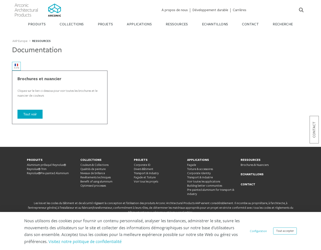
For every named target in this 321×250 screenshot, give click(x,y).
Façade (191, 165)
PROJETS (141, 160)
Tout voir (30, 114)
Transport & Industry (146, 173)
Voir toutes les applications (203, 181)
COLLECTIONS (91, 160)
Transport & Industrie (200, 177)
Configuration (258, 231)
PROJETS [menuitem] (105, 24)
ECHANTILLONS (252, 174)
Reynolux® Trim (37, 169)
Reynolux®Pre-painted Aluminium (48, 173)
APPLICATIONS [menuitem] (139, 24)
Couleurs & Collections (94, 165)
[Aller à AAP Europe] (38, 10)
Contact (314, 130)
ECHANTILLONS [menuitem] (215, 24)
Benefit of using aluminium (96, 181)
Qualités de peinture (93, 169)
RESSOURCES (251, 160)
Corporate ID (142, 165)
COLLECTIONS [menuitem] (72, 24)
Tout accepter (285, 231)
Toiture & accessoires (200, 169)
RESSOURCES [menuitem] (177, 24)
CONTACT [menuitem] (250, 24)
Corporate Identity (199, 173)
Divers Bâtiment (143, 169)
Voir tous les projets (146, 181)
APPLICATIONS (198, 160)
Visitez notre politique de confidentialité (85, 241)
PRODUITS (35, 160)
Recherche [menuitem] (283, 24)
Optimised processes (93, 186)
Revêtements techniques (95, 177)
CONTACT (248, 184)
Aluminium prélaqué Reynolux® (46, 165)
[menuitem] (175, 10)
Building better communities (204, 186)
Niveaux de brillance (92, 173)
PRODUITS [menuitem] (37, 24)
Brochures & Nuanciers (255, 165)
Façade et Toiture (145, 177)
